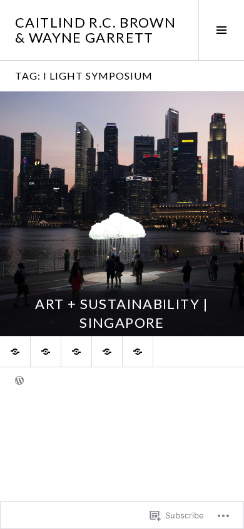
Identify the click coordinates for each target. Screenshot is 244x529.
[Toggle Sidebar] (221, 30)
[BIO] (46, 352)
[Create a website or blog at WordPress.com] (19, 381)
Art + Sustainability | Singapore (121, 313)
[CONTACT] (107, 352)
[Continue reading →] (122, 214)
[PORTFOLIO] (15, 352)
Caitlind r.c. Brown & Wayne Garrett (95, 30)
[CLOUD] (76, 352)
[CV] (138, 352)
